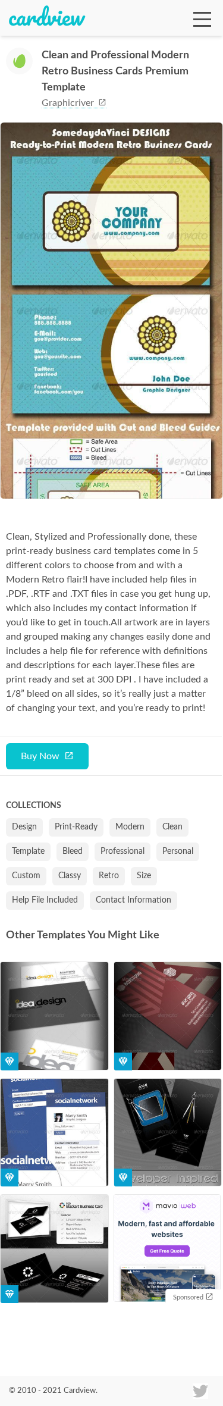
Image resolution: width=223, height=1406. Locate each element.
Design (24, 827)
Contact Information (133, 900)
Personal (177, 851)
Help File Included (45, 900)
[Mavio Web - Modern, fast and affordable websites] (167, 1249)
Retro (109, 876)
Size (144, 876)
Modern (130, 827)
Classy (69, 876)
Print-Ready (76, 827)
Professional (122, 851)
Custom (26, 876)
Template (28, 851)
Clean (172, 827)
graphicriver (69, 103)
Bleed (72, 851)
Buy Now (40, 756)
